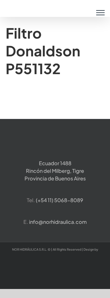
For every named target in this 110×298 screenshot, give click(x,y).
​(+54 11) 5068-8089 (59, 200)
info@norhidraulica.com (58, 221)
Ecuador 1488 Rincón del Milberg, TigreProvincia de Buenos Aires (55, 171)
